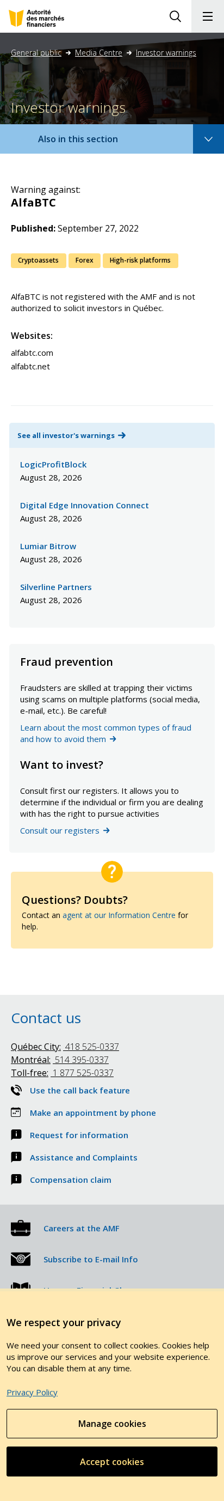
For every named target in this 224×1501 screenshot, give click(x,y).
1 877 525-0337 (62, 1073)
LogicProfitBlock (53, 464)
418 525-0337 (65, 1047)
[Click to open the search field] (175, 16)
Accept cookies (112, 1462)
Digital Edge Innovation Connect (84, 505)
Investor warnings (166, 52)
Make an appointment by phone (93, 1112)
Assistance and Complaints (84, 1157)
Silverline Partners (56, 586)
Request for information (79, 1134)
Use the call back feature (80, 1090)
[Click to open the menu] (207, 16)
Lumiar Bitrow (48, 545)
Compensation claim (70, 1179)
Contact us (46, 1018)
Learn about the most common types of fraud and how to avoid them (105, 733)
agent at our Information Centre (119, 915)
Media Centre (98, 52)
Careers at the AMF (81, 1228)
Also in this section (88, 143)
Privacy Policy (32, 1392)
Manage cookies (112, 1424)
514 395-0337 (60, 1060)
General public (36, 52)
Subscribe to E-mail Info (90, 1259)
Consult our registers (59, 830)
